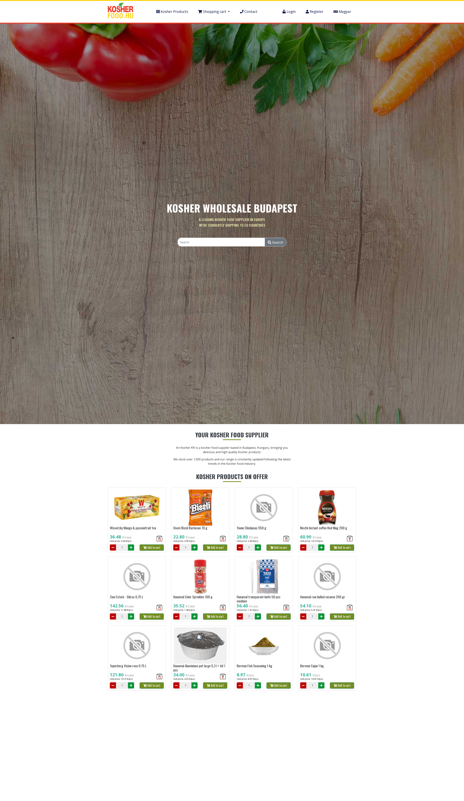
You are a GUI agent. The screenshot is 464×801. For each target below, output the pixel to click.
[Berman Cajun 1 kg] (327, 645)
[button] (214, 12)
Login (291, 11)
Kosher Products (174, 11)
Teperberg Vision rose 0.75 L (128, 665)
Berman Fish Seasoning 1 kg (254, 665)
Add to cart (153, 547)
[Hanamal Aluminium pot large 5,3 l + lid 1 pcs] (200, 645)
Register (316, 11)
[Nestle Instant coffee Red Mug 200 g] (327, 507)
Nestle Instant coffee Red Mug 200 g (323, 527)
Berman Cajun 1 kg (312, 665)
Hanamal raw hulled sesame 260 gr (322, 596)
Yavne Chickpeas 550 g (251, 527)
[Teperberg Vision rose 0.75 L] (137, 645)
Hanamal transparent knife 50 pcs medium (258, 599)
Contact (250, 11)
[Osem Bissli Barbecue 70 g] (200, 507)
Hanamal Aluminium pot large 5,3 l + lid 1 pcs (199, 668)
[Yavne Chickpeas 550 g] (264, 507)
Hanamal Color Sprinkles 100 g (192, 596)
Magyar (344, 11)
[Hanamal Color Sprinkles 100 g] (200, 576)
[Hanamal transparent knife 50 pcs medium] (264, 576)
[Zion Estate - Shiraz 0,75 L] (137, 576)
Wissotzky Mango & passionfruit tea (133, 527)
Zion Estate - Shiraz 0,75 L (126, 596)
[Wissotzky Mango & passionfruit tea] (137, 507)
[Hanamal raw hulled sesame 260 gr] (327, 576)
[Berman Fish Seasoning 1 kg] (264, 645)
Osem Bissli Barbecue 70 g (190, 527)
